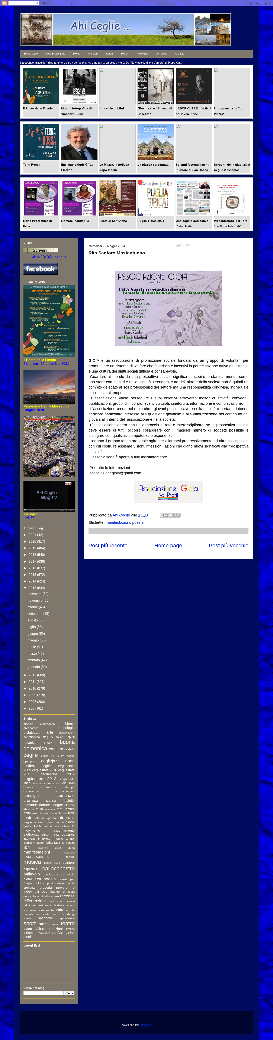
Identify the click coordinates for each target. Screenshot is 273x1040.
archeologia (66, 728)
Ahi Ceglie (122, 515)
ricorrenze (29, 910)
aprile (32, 647)
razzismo (56, 901)
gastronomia (55, 822)
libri (26, 847)
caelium (56, 749)
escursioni (51, 813)
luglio (32, 627)
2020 (33, 541)
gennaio (34, 667)
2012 (33, 675)
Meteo (76, 53)
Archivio (179, 53)
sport (29, 923)
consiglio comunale (49, 795)
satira (60, 910)
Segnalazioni (31, 914)
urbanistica (43, 933)
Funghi (109, 53)
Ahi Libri (93, 53)
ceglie (30, 755)
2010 (33, 688)
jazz (57, 842)
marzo (33, 653)
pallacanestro (58, 868)
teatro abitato (34, 929)
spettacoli (45, 918)
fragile (27, 822)
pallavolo (31, 874)
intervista (44, 838)
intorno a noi (64, 838)
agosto (33, 620)
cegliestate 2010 (44, 770)
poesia (138, 522)
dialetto (69, 800)
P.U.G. (124, 53)
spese (27, 918)
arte (49, 732)
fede (71, 813)
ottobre (33, 607)
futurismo (39, 822)
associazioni (67, 732)
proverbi (46, 887)
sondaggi (68, 914)
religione (29, 905)
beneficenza (31, 737)
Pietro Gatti (142, 53)
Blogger (145, 1025)
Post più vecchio (228, 545)
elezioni (69, 805)
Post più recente (108, 545)
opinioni (68, 862)
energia (37, 813)
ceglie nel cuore (52, 755)
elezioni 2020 (54, 809)
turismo (29, 933)
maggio (34, 640)
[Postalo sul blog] (166, 515)
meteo (70, 856)
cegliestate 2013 (40, 778)
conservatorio (65, 791)
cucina (51, 800)
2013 (33, 588)
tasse (54, 924)
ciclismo (68, 783)
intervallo (29, 838)
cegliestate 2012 (58, 774)
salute (50, 910)
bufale (48, 742)
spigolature (67, 918)
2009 (33, 695)
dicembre (35, 594)
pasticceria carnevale (59, 874)
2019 (33, 548)
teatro (68, 923)
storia (44, 924)
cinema (28, 787)
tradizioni (56, 929)
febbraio (34, 660)
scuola (70, 910)
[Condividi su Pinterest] (178, 515)
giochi (70, 822)
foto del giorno (45, 818)
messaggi (69, 852)
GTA (37, 826)
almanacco (47, 724)
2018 (33, 555)
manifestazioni (118, 522)
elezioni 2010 (33, 809)
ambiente (68, 724)
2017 (33, 561)
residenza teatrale (51, 905)
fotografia (66, 817)
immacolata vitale (56, 826)
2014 (33, 581)
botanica (29, 742)
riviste (41, 910)
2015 (33, 575)
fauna (63, 813)
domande (30, 805)
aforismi (28, 724)
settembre (35, 613)
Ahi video (161, 53)
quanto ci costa (62, 891)
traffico (70, 929)
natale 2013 (52, 862)
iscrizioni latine (33, 842)
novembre (36, 600)
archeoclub (30, 728)
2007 (33, 708)
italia (49, 842)
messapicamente (36, 856)
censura (36, 783)
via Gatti (58, 933)
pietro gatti (32, 879)
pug (45, 891)
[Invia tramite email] (162, 515)
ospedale (30, 869)
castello (69, 749)
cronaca (30, 800)
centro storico (51, 783)
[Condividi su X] (170, 515)
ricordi (71, 905)
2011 (33, 682)
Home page (31, 53)
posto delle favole (61, 883)
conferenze (31, 791)
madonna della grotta (56, 847)
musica (32, 862)
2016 (33, 568)
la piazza (68, 842)
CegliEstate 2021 (55, 53)
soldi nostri (50, 914)
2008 (33, 702)
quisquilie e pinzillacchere (41, 896)
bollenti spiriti (65, 737)
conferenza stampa (58, 787)
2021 (33, 535)
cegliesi (47, 766)
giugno (33, 633)
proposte (29, 887)
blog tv (47, 737)
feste (27, 817)
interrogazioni (64, 834)
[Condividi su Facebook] (174, 515)
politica (39, 883)
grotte (27, 826)
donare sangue (51, 805)
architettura (31, 732)
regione (70, 901)
